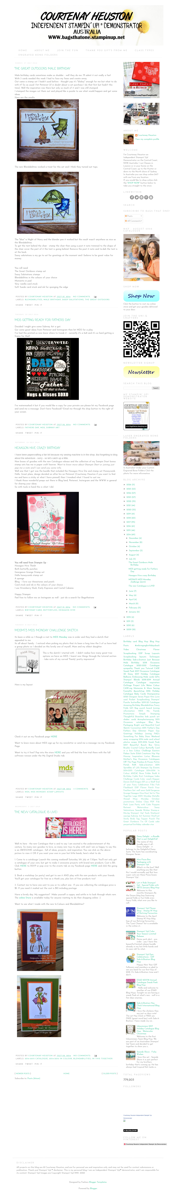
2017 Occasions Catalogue (147, 671)
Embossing (137, 677)
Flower (156, 650)
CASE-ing (127, 688)
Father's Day (153, 728)
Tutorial (149, 668)
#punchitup (139, 691)
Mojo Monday (141, 799)
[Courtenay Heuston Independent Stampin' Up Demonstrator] (124, 1121)
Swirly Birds (129, 819)
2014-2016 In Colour (60, 1059)
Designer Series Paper (139, 697)
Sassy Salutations (73, 300)
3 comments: (81, 789)
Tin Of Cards (147, 822)
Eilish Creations (143, 754)
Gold (148, 790)
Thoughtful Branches (133, 717)
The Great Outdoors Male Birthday (42, 68)
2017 (129, 522)
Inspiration (137, 756)
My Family (153, 711)
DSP (141, 653)
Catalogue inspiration (148, 683)
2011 (128, 621)
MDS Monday (60, 637)
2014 (129, 535)
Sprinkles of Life (131, 768)
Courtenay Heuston (147, 135)
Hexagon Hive (67, 610)
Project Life (139, 685)
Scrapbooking (129, 653)
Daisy (130, 674)
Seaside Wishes (142, 810)
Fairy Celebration (140, 785)
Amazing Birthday (131, 705)
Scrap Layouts (55, 792)
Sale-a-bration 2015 (149, 765)
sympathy (128, 668)
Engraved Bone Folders (38, 55)
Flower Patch (147, 788)
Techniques (154, 657)
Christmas (141, 650)
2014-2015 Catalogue (36, 1059)
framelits (127, 691)
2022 (129, 501)
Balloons (127, 677)
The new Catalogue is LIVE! (36, 812)
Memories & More (143, 688)
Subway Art (53, 428)
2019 (129, 514)
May (131, 595)
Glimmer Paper (146, 731)
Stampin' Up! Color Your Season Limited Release (146, 933)
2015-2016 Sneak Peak (149, 742)
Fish (158, 785)
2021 (129, 505)
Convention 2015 (138, 728)
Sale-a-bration (139, 660)
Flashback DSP (131, 788)
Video (126, 650)
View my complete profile (147, 139)
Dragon (138, 782)
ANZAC (134, 773)
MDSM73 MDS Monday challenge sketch (46, 630)
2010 (129, 625)
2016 (129, 526)
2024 (129, 493)
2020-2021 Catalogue (148, 666)
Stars (147, 737)
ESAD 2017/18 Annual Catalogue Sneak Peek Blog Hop (147, 982)
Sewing (156, 688)
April (131, 600)
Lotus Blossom (152, 756)
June (131, 591)
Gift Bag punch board (141, 708)
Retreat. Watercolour (135, 807)
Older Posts (109, 1074)
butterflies (50, 610)
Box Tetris (154, 745)
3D (124, 674)
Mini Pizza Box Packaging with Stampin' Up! (144, 862)
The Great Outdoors (97, 300)
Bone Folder (145, 773)
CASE (157, 668)
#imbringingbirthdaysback (147, 646)
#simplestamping (146, 719)
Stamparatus (153, 694)
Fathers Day (32, 428)
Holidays (139, 734)
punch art (155, 717)
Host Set (148, 793)
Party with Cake (143, 805)
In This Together (102, 1059)
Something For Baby (133, 737)
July (130, 559)
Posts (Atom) (33, 1078)
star (152, 824)
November (134, 542)
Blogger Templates (98, 1182)
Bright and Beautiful (144, 725)
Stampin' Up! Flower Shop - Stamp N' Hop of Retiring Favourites (147, 910)
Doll (132, 782)
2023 (129, 497)
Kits (152, 697)
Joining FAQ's (152, 734)
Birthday (127, 660)
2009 (129, 630)
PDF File (155, 802)
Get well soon (138, 790)
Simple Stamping (149, 714)
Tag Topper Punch (145, 819)
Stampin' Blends (131, 680)
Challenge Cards (131, 779)
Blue (151, 722)
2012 (129, 617)
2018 (129, 518)
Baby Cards (140, 694)
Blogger (93, 1189)
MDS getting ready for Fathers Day (42, 320)
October (133, 547)
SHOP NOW (133, 183)
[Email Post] (95, 297)
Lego (135, 796)
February (133, 608)
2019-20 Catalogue (151, 702)
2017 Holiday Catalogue (147, 674)
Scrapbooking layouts (134, 657)
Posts (129, 216)
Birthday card (33, 610)
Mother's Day (130, 759)
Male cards (148, 677)
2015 (129, 530)
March (132, 604)
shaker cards (129, 719)
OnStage (127, 685)
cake (157, 822)
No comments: (82, 297)
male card (148, 739)
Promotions (128, 714)
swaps (134, 742)
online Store (25, 898)
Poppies (156, 805)
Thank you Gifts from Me (107, 51)
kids (147, 717)
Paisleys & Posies (145, 762)
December (133, 538)
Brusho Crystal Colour (134, 748)
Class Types (144, 51)
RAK (134, 765)
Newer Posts (23, 1074)
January (132, 612)
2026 (129, 485)
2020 (129, 510)
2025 (129, 489)
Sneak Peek (128, 671)
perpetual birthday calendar (136, 824)
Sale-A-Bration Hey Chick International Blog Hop (148, 1005)
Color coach (146, 779)
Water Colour (153, 685)
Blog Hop (143, 642)
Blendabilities (33, 300)
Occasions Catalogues (149, 759)
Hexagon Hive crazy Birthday (37, 448)
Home (23, 51)
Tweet (29, 305)
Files (152, 785)
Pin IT (38, 305)
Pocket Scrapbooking (139, 700)
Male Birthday (52, 300)
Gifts (157, 677)
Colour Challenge (142, 751)
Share (19, 305)
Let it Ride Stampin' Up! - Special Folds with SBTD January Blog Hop (148, 885)
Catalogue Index (152, 776)
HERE (54, 737)
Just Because (153, 660)
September (134, 551)
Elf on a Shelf (148, 782)
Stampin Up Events (150, 768)
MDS (42, 428)
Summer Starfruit (151, 816)
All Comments (134, 221)
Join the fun (67, 51)
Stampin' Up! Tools (140, 813)
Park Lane (128, 805)
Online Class (142, 802)
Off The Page (129, 762)
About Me (42, 51)
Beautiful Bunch (138, 745)
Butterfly (150, 748)
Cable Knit (137, 776)
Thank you (139, 668)
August (132, 555)
